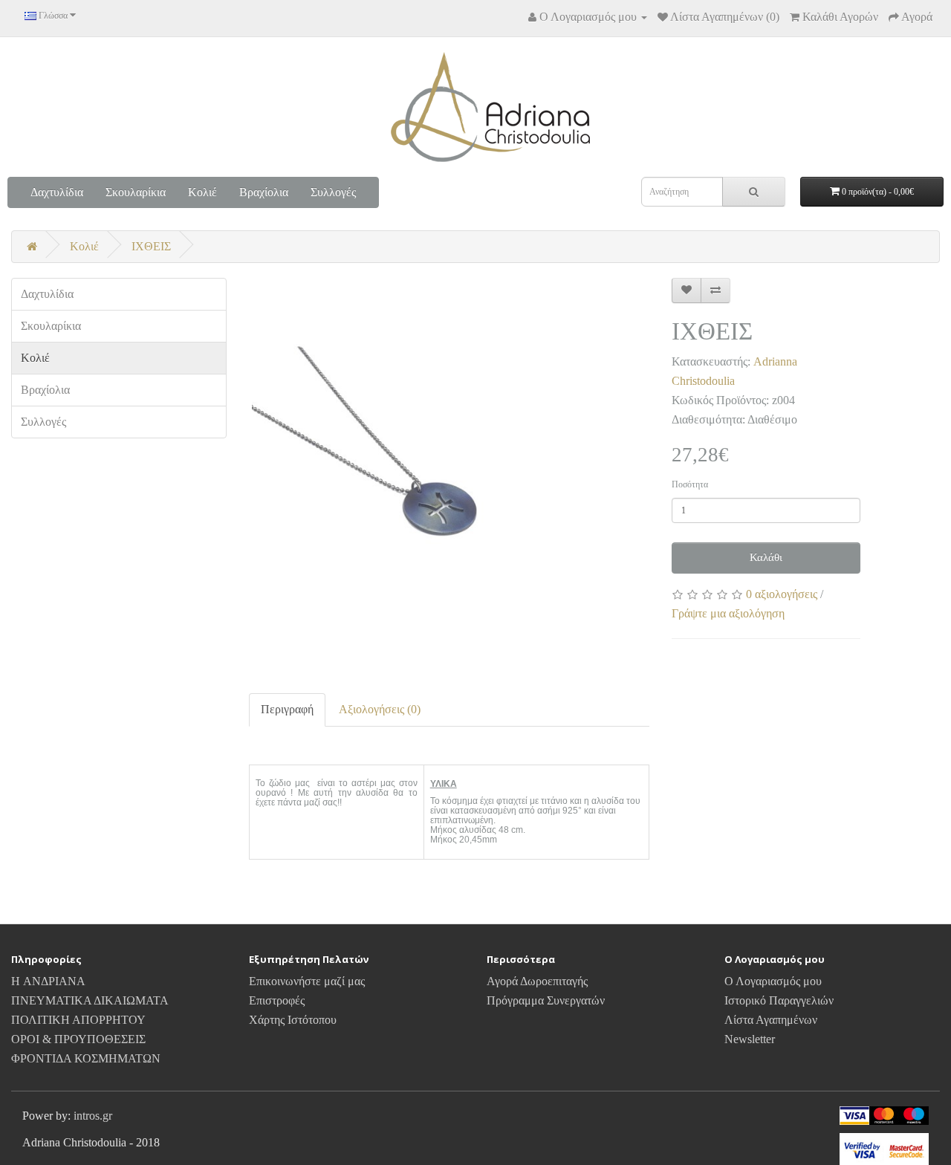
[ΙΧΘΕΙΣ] (449, 478)
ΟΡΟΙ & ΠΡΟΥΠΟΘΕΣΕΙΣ (78, 1039)
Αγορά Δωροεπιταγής (537, 981)
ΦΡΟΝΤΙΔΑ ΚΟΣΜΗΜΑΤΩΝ (85, 1058)
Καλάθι (766, 557)
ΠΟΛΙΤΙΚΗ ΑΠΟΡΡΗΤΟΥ (78, 1019)
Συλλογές (333, 192)
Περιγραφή (287, 709)
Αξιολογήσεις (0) (380, 709)
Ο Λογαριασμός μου (773, 981)
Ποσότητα (690, 484)
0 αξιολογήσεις (781, 594)
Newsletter (749, 1039)
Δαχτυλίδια (56, 192)
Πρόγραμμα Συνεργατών (546, 1000)
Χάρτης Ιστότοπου (293, 1019)
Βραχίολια (263, 192)
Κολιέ (202, 192)
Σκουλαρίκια (136, 192)
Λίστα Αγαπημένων (770, 1019)
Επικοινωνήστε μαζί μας (307, 981)
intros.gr (93, 1115)
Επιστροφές (277, 1000)
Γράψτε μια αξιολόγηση (728, 613)
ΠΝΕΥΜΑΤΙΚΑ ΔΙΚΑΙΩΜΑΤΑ (90, 1000)
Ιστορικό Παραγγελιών (779, 1000)
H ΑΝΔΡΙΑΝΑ (48, 981)
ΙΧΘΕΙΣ (151, 246)
